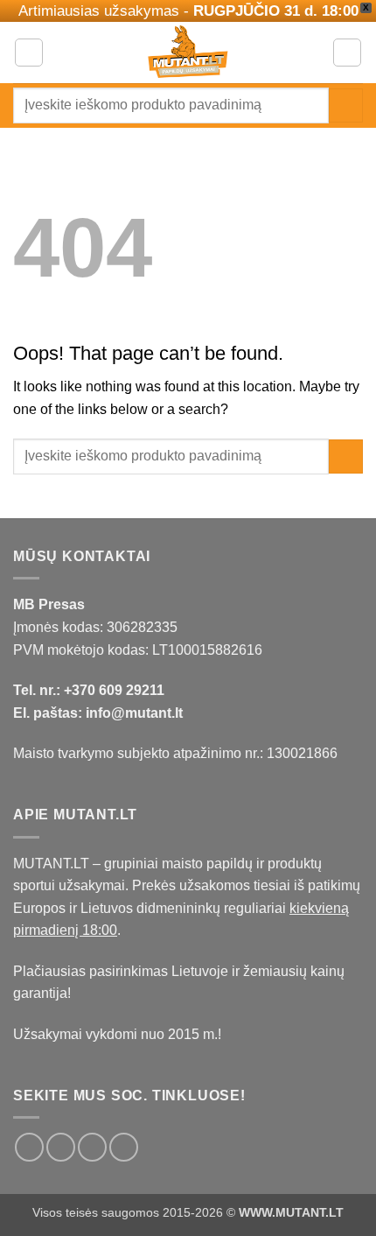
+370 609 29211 (114, 690)
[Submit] (346, 105)
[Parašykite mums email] (92, 1147)
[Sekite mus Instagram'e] (60, 1147)
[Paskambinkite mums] (123, 1147)
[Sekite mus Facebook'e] (29, 1147)
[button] (29, 53)
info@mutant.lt (134, 713)
